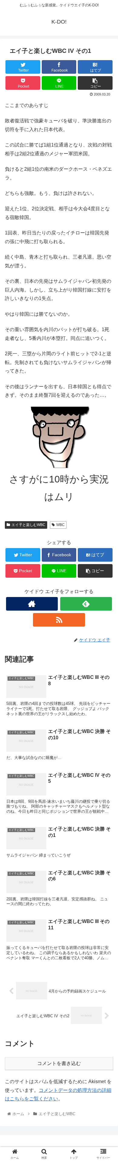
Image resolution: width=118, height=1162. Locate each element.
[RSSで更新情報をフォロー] (59, 620)
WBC (60, 525)
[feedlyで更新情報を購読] (86, 604)
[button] (106, 745)
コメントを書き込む (59, 1063)
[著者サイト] (32, 604)
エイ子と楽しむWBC (28, 525)
